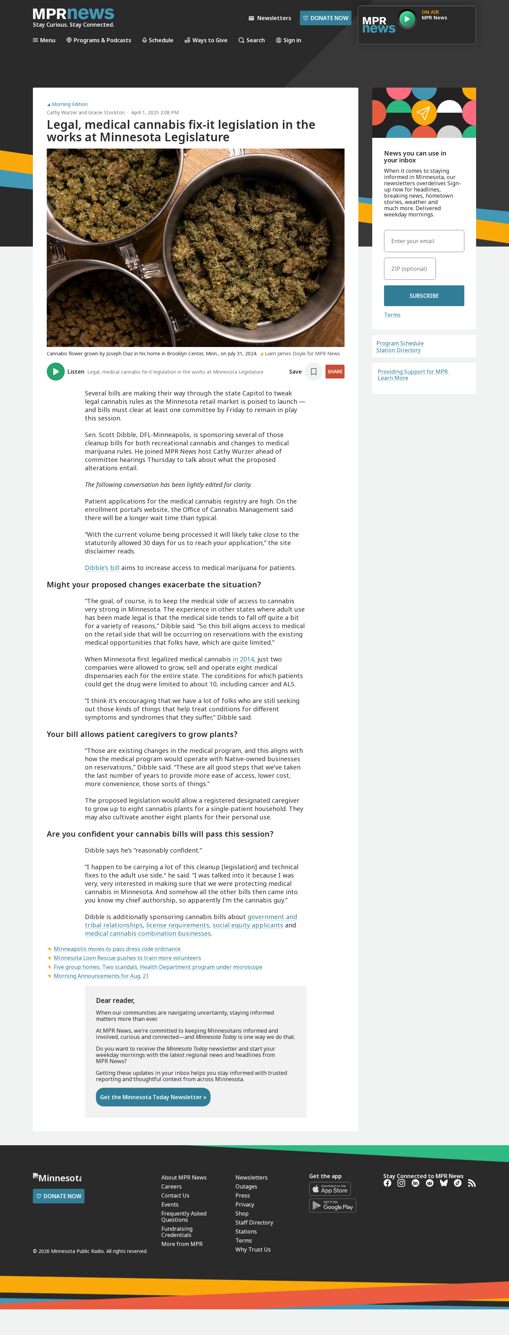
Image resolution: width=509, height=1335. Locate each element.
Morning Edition (70, 104)
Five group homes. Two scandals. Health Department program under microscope (158, 967)
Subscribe (424, 296)
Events (170, 1204)
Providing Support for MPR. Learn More (413, 375)
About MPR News (184, 1177)
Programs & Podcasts (102, 40)
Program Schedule (400, 343)
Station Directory (398, 350)
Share (335, 371)
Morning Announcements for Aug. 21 (101, 976)
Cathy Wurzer (62, 112)
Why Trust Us (253, 1249)
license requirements (177, 925)
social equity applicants (248, 925)
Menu (47, 40)
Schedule (161, 40)
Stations (246, 1231)
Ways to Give (210, 40)
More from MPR (182, 1244)
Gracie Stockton (106, 112)
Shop (242, 1213)
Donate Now (325, 18)
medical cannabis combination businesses (148, 933)
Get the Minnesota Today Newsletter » (153, 1097)
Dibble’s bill (102, 567)
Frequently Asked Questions (183, 1216)
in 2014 (243, 659)
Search (256, 40)
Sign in (292, 40)
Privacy (244, 1204)
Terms (392, 315)
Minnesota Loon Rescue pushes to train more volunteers (127, 958)
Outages (246, 1186)
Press (242, 1195)
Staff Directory (254, 1222)
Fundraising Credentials (177, 1232)
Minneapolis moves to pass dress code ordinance (117, 949)
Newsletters (251, 1177)
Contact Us (175, 1195)
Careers (171, 1186)
